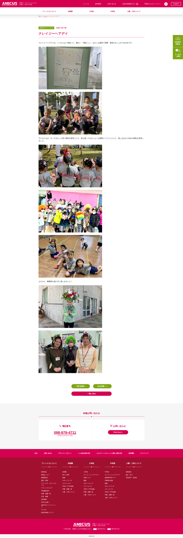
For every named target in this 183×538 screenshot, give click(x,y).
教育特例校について (47, 512)
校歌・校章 (44, 480)
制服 (63, 477)
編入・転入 (129, 475)
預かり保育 (65, 475)
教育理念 (44, 472)
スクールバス (66, 483)
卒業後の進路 (109, 480)
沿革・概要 (44, 496)
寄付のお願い (45, 502)
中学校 (112, 11)
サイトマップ (144, 453)
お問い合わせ (111, 4)
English (176, 4)
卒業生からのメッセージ (152, 4)
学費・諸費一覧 (46, 493)
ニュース (86, 4)
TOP (40, 16)
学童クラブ (87, 477)
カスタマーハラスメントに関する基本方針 (109, 453)
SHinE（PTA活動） (68, 486)
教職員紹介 (44, 477)
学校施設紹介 (45, 491)
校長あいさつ (45, 475)
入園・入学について (134, 11)
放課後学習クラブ (110, 477)
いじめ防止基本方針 (84, 453)
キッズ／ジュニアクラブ (91, 475)
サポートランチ (67, 480)
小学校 (91, 11)
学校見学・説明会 (131, 477)
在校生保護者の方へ (129, 4)
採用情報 (98, 4)
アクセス (44, 509)
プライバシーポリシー (65, 453)
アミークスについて (49, 11)
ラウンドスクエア (46, 488)
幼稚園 (70, 11)
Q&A (36, 453)
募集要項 (128, 472)
